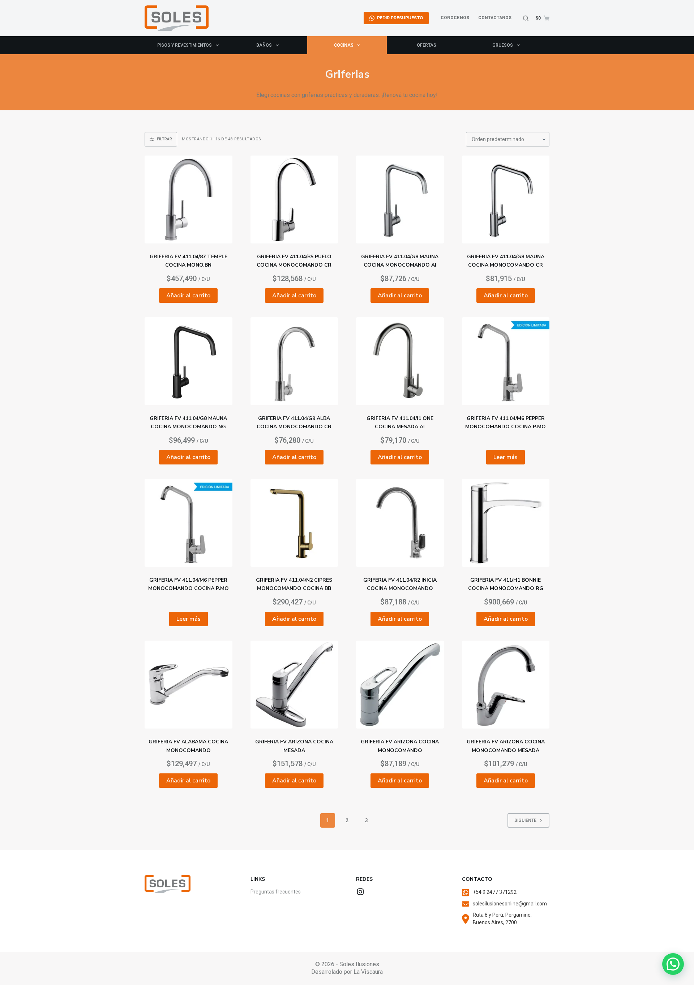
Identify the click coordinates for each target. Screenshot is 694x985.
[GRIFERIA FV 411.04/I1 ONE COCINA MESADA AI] (400, 361)
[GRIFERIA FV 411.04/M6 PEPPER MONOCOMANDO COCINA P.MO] (506, 361)
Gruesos (502, 45)
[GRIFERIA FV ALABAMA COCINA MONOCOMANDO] (188, 685)
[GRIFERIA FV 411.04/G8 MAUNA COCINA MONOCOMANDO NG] (188, 361)
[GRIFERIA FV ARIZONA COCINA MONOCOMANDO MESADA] (506, 685)
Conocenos (455, 17)
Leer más (505, 457)
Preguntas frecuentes (275, 892)
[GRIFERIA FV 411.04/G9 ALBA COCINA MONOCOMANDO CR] (294, 361)
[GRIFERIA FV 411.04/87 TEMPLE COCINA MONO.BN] (188, 199)
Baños (264, 45)
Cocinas (344, 45)
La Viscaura (368, 971)
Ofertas (426, 45)
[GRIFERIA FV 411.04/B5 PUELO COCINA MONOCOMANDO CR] (294, 199)
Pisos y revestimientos (184, 45)
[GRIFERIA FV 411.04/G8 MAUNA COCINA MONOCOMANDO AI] (400, 199)
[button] (673, 964)
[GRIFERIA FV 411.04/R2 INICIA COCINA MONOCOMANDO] (400, 523)
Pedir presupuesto (400, 18)
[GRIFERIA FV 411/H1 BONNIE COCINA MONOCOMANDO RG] (506, 523)
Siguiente (525, 820)
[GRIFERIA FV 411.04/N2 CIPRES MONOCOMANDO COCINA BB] (294, 523)
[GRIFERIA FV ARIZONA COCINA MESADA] (294, 685)
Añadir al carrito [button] (188, 296)
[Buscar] (525, 18)
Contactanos (494, 17)
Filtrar (164, 139)
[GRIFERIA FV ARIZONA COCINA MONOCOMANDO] (400, 685)
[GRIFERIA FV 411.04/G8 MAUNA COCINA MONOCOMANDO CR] (506, 199)
